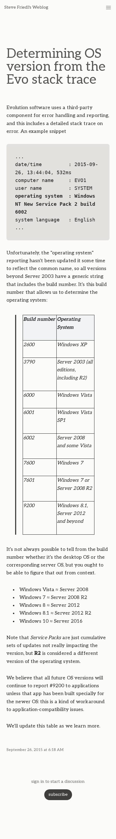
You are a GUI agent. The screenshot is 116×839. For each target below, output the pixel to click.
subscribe (58, 794)
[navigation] (108, 7)
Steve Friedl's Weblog (26, 7)
